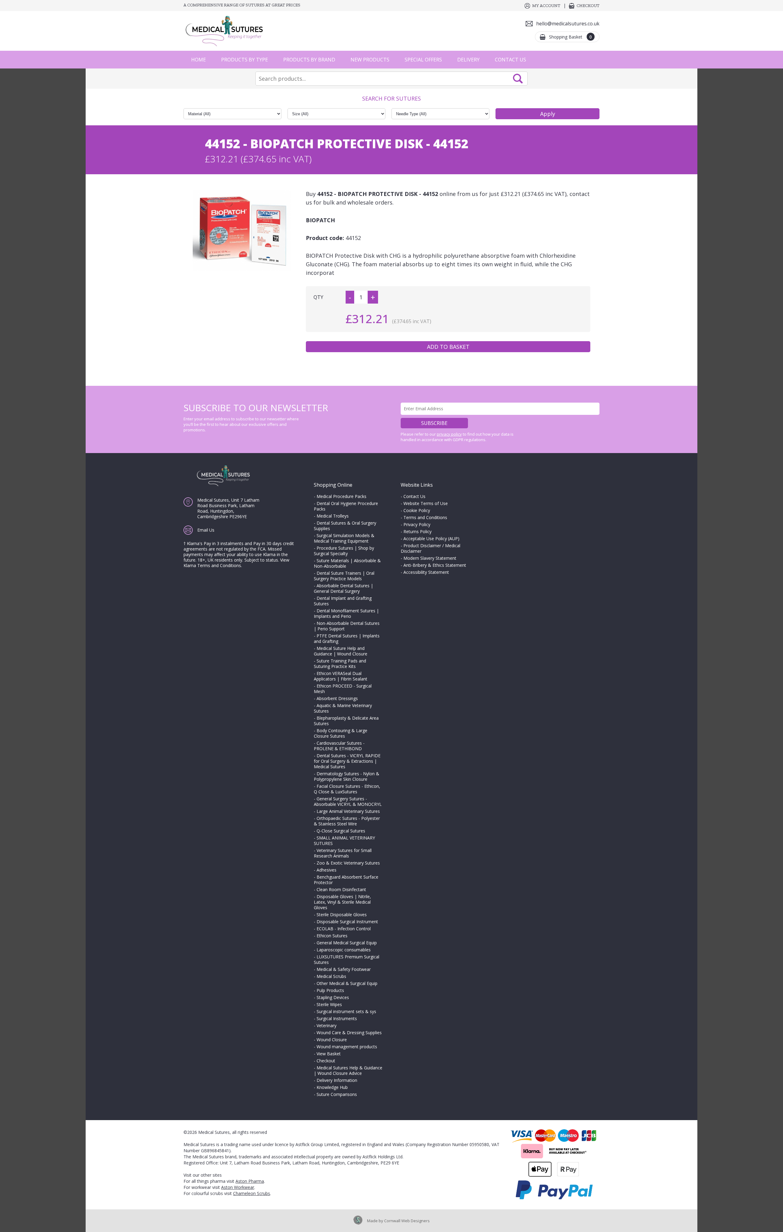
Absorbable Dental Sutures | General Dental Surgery (343, 588)
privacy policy (449, 434)
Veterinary (326, 1025)
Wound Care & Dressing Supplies (349, 1032)
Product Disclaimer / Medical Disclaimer (430, 548)
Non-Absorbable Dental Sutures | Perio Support (347, 626)
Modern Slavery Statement (429, 558)
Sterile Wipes (329, 1004)
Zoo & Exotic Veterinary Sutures (348, 863)
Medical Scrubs (331, 976)
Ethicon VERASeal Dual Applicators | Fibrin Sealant (340, 676)
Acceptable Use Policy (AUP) (431, 538)
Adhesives (326, 870)
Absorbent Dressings (337, 698)
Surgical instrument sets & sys (346, 1011)
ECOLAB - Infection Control (344, 928)
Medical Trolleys (333, 516)
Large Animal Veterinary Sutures (348, 811)
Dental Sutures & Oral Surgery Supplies (345, 525)
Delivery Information (337, 1080)
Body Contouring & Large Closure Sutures (340, 733)
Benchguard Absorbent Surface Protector (346, 879)
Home (198, 59)
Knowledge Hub (332, 1087)
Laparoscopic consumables (344, 950)
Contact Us (510, 59)
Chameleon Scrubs (251, 1193)
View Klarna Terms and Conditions (236, 562)
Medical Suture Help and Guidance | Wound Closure (340, 651)
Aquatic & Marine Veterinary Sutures (343, 708)
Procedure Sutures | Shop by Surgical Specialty (344, 550)
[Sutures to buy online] (226, 31)
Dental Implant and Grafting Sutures (343, 601)
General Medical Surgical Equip (347, 943)
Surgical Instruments (337, 1018)
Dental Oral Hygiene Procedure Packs (346, 506)
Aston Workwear (237, 1187)
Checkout (588, 5)
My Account (546, 5)
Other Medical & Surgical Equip (347, 983)
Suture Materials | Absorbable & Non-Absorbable (347, 563)
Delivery (468, 59)
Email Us (205, 530)
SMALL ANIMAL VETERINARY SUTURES (344, 840)
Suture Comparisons (337, 1094)
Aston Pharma (250, 1181)
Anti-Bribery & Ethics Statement (434, 565)
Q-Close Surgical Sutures (341, 831)
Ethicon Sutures (332, 936)
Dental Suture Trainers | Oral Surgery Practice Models (344, 575)
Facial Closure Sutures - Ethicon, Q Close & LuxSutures (347, 789)
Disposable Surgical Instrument (347, 921)
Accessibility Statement (426, 572)
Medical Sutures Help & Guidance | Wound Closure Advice (348, 1070)
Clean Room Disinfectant (341, 889)
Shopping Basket (570, 37)
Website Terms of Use (425, 503)
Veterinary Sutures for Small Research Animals (343, 853)
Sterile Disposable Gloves (342, 914)
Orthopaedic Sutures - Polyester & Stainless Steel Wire (347, 821)
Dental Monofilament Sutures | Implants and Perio (346, 613)
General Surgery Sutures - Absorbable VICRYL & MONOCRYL (348, 801)
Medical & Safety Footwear (344, 969)
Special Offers (423, 59)
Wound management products (347, 1046)
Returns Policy (417, 531)
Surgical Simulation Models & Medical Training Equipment (344, 538)
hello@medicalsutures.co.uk (567, 23)
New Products (370, 59)
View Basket (329, 1054)
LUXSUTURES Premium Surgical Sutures (346, 959)
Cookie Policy (416, 510)
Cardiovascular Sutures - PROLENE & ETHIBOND (339, 745)
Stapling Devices (333, 997)
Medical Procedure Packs (341, 496)
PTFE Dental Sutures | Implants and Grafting (347, 638)
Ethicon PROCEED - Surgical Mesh (343, 688)
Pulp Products (330, 990)
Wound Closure (332, 1039)
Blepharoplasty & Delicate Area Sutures (346, 720)
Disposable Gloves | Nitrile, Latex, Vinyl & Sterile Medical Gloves (342, 902)
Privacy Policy (416, 524)
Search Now (517, 78)
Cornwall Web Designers (407, 1220)
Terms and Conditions (425, 517)
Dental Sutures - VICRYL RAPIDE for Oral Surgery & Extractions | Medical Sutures (347, 761)
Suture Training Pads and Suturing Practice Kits (340, 663)
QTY (318, 297)
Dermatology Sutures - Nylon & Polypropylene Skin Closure (346, 776)
